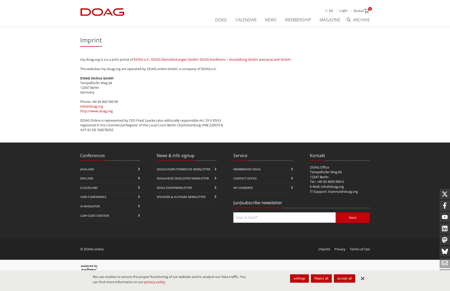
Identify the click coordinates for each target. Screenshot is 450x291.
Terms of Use (360, 249)
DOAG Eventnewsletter (174, 188)
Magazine (330, 20)
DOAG (221, 20)
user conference (93, 197)
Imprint (324, 249)
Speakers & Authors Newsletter (181, 197)
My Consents (243, 188)
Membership (298, 20)
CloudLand (89, 188)
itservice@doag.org (343, 191)
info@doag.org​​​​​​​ (332, 186)
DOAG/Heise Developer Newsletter (183, 178)
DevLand (86, 178)
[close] (362, 278)
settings (299, 278)
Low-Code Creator (94, 216)
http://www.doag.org (96, 111)
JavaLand (87, 169)
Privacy (340, 249)
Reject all (321, 278)
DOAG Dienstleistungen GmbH (174, 59)
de (331, 11)
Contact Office (245, 178)
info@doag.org (91, 106)
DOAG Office (319, 167)
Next (353, 217)
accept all (344, 278)
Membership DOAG (247, 169)
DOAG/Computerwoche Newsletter (183, 169)
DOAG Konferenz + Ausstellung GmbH (229, 59)
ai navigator (90, 206)
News (271, 20)
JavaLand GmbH (278, 59)
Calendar (246, 20)
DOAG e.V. (141, 59)
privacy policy (154, 282)
